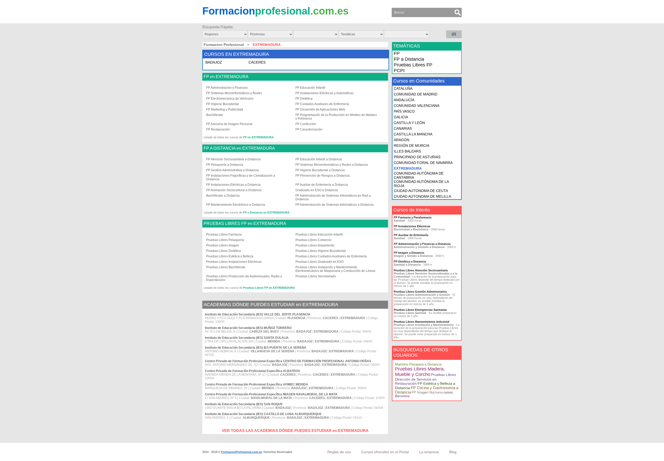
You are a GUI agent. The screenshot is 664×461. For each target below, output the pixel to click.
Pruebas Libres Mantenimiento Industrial (421, 321)
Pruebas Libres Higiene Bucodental (320, 251)
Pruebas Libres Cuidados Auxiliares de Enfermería (331, 256)
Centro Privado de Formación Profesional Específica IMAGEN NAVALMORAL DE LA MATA (271, 394)
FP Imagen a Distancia (409, 252)
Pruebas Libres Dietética (223, 251)
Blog (453, 452)
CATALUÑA (403, 88)
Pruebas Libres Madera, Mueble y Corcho (420, 371)
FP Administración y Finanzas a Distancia (422, 243)
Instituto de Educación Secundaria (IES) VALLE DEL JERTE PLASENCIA (257, 314)
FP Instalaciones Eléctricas (412, 226)
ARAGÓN (401, 140)
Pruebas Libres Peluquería (225, 240)
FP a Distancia (409, 59)
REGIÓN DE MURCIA (411, 145)
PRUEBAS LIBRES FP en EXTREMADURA (245, 224)
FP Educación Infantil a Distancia (318, 159)
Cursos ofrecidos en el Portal (385, 452)
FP (397, 53)
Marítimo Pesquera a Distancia (418, 364)
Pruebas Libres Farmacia (224, 234)
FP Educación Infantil (310, 88)
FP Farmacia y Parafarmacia (412, 217)
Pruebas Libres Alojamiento (314, 245)
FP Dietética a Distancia (410, 261)
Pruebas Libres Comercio (313, 240)
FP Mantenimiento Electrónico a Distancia (235, 205)
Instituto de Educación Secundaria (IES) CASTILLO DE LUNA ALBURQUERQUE (263, 414)
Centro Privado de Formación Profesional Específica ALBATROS (252, 371)
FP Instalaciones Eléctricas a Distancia (233, 185)
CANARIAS (403, 128)
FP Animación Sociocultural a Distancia (233, 190)
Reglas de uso (339, 452)
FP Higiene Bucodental (222, 104)
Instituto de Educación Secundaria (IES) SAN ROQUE (244, 404)
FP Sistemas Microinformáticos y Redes (234, 93)
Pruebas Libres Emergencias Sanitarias (420, 309)
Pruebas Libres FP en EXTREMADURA (269, 287)
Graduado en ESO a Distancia (316, 190)
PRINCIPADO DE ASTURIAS (417, 157)
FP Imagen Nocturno (427, 392)
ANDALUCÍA (404, 100)
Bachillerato (214, 115)
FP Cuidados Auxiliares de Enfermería (322, 104)
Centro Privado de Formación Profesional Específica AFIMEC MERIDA (256, 384)
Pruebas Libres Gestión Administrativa (420, 291)
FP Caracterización (308, 129)
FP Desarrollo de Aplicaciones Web (320, 109)
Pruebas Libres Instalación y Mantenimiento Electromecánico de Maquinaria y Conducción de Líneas (335, 269)
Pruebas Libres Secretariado (315, 276)
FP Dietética (304, 98)
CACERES (257, 62)
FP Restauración (218, 129)
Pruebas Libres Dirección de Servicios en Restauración (425, 379)
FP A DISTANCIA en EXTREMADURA (239, 148)
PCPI (399, 70)
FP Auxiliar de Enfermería (411, 235)
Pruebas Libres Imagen (222, 245)
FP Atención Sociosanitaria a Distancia (233, 159)
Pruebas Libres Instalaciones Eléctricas (234, 262)
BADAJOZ (213, 62)
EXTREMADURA (408, 168)
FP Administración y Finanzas (227, 88)
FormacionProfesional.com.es (241, 451)
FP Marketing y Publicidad (224, 109)
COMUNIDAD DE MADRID (415, 94)
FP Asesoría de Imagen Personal (229, 124)
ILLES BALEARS (407, 151)
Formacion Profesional (224, 45)
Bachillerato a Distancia (223, 195)
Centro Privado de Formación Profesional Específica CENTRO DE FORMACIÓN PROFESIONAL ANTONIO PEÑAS (288, 361)
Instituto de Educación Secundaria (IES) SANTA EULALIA (247, 338)
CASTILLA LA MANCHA (413, 134)
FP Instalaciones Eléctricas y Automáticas (324, 93)
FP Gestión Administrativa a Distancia (232, 170)
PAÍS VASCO (404, 111)
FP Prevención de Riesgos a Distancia (322, 175)
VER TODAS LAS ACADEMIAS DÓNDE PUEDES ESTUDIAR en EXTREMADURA (295, 430)
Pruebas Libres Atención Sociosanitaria (421, 270)
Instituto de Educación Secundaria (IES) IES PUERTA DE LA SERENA (255, 347)
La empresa (429, 452)
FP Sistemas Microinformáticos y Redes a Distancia (331, 165)
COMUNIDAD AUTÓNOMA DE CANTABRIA (419, 175)
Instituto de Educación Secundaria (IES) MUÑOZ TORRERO (248, 328)
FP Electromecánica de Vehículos (229, 98)
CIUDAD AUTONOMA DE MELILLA (422, 196)
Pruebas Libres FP (413, 64)
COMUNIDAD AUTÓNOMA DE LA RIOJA (421, 184)
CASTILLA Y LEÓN (409, 123)
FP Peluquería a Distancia (224, 165)
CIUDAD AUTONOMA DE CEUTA (421, 191)
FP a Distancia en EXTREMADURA (266, 212)
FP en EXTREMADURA (226, 77)
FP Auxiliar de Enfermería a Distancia (321, 185)
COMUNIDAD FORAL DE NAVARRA (423, 163)
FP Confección (305, 124)
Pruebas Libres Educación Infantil (319, 234)
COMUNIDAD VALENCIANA (416, 106)
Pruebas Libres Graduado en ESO (319, 262)
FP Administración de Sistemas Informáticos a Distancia (334, 205)
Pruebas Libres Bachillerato (225, 267)
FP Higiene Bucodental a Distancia (320, 170)
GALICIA (401, 117)
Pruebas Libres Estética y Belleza (229, 256)
